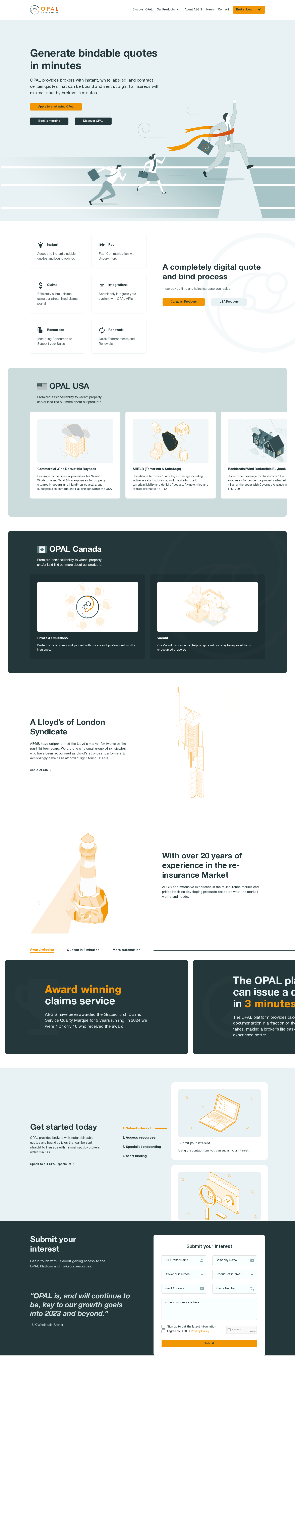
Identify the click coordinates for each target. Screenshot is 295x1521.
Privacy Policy (200, 1331)
